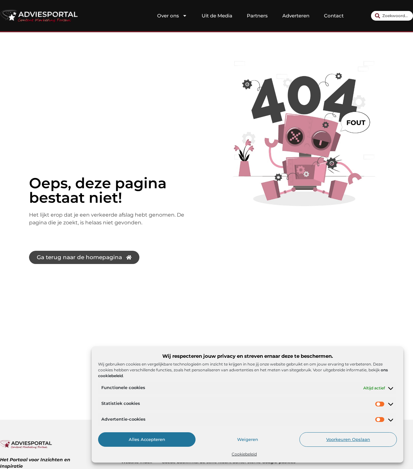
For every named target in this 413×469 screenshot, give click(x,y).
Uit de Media (217, 16)
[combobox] (392, 16)
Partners (257, 16)
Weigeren (247, 439)
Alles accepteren (147, 439)
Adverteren (295, 16)
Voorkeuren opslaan (348, 439)
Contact (334, 16)
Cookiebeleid (244, 454)
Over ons (168, 16)
